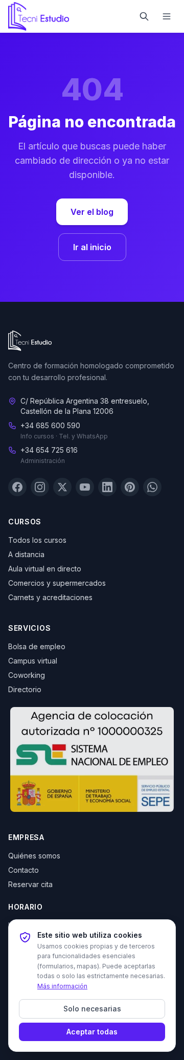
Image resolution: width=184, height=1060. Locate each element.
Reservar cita (30, 884)
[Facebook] (17, 487)
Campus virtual (32, 660)
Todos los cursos (37, 540)
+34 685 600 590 (50, 425)
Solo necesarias (92, 1008)
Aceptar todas (92, 1031)
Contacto (23, 870)
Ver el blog (92, 212)
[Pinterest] (130, 487)
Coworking (26, 675)
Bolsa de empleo (36, 646)
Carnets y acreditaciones (50, 597)
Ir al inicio (92, 247)
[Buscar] (144, 16)
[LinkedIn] (107, 487)
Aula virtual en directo (44, 568)
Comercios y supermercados (57, 583)
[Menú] (166, 16)
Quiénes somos (34, 855)
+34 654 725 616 (49, 450)
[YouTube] (85, 487)
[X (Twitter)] (62, 487)
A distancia (26, 554)
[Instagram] (40, 487)
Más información (62, 986)
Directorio (24, 689)
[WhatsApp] (152, 487)
